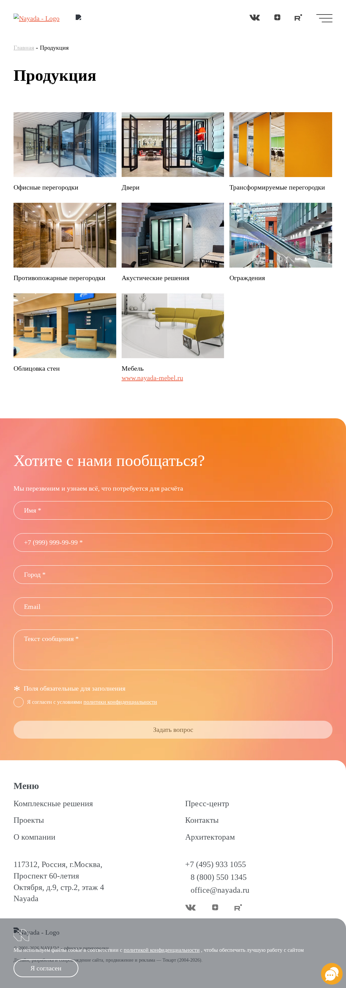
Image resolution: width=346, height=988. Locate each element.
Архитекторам (210, 837)
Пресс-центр (207, 803)
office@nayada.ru (220, 890)
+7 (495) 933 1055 (215, 864)
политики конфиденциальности (120, 702)
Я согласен (45, 968)
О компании (34, 837)
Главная (24, 47)
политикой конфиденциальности (162, 950)
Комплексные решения (53, 803)
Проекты (29, 820)
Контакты (202, 820)
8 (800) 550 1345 (219, 877)
